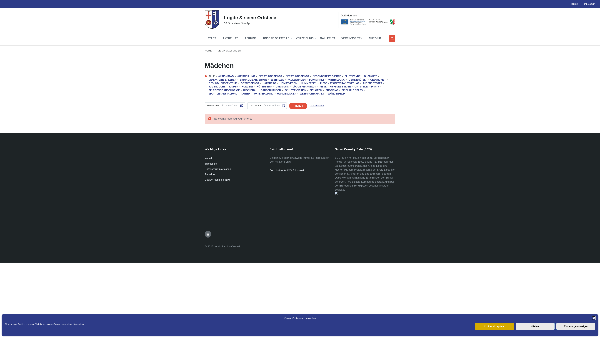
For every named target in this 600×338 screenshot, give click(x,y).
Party (375, 86)
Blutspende (352, 76)
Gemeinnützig (358, 80)
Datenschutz (78, 324)
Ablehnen (535, 326)
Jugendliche (217, 86)
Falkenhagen (297, 80)
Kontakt (209, 158)
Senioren (316, 90)
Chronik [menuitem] (375, 38)
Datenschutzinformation (218, 169)
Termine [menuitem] (251, 38)
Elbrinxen (277, 80)
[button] (593, 318)
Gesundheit (378, 80)
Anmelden (210, 174)
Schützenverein (295, 90)
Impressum (211, 163)
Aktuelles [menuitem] (231, 38)
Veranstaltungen (229, 50)
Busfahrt (370, 76)
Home (208, 50)
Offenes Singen (340, 86)
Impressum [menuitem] (589, 4)
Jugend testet (372, 83)
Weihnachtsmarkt (312, 93)
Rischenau (250, 90)
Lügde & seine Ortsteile (250, 17)
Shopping (332, 90)
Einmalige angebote (253, 80)
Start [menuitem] (212, 38)
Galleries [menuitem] (327, 38)
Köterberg (264, 86)
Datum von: (213, 105)
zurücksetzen (317, 105)
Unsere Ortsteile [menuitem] (276, 38)
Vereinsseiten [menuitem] (351, 38)
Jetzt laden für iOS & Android (287, 170)
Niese (323, 86)
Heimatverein (288, 83)
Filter (298, 105)
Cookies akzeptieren (494, 326)
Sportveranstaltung (223, 93)
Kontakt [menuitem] (574, 4)
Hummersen (309, 83)
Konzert (247, 86)
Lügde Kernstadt (304, 86)
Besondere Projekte (327, 76)
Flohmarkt (316, 80)
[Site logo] (212, 27)
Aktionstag (226, 76)
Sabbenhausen (271, 90)
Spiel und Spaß (352, 90)
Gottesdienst (250, 83)
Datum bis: (256, 105)
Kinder (233, 86)
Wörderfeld (336, 93)
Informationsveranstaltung (339, 83)
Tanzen (245, 93)
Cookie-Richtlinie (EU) (217, 179)
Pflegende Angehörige (224, 90)
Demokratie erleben (222, 80)
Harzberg (269, 83)
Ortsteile (361, 86)
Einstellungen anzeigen (576, 326)
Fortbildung (336, 80)
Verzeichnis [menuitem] (305, 38)
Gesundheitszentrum (223, 83)
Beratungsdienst (270, 76)
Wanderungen (286, 93)
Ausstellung (246, 76)
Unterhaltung (264, 93)
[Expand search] (392, 38)
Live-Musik (282, 86)
